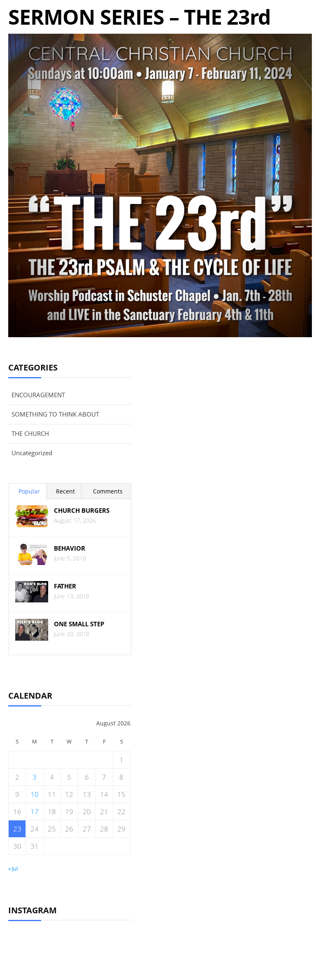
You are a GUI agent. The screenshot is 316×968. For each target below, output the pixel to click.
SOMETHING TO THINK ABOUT (55, 414)
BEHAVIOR (69, 548)
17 (34, 811)
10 (34, 794)
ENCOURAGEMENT (38, 395)
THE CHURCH (30, 433)
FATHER (65, 586)
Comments (108, 491)
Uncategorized (32, 453)
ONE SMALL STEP (79, 624)
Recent (65, 491)
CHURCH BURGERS (81, 510)
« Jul (13, 868)
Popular (29, 491)
